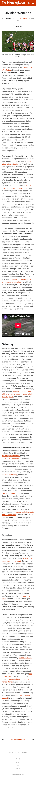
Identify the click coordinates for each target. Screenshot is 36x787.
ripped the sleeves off (10, 458)
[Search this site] (29, 3)
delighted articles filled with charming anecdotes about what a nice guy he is (18, 394)
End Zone (23, 18)
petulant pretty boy (9, 475)
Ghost (22, 774)
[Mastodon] (19, 758)
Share (17, 27)
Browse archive (18, 740)
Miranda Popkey (11, 18)
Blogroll (18, 768)
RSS (18, 765)
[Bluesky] (16, 758)
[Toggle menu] (32, 3)
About (18, 762)
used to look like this (10, 493)
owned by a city (25, 658)
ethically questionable (11, 456)
